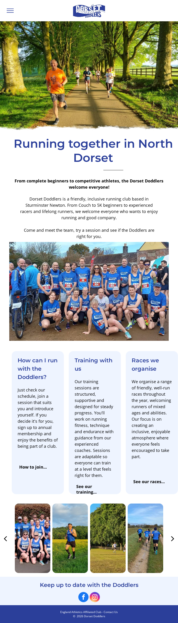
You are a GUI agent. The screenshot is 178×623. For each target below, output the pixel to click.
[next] (172, 538)
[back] (5, 538)
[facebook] (83, 597)
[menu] (10, 11)
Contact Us (111, 612)
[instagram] (95, 597)
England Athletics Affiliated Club (80, 612)
